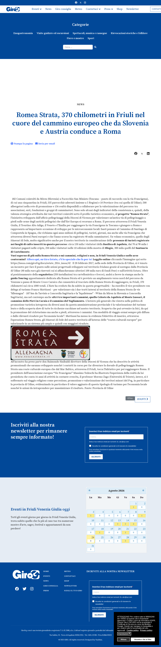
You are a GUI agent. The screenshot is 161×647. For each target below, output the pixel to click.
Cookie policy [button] (133, 630)
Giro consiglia (63, 9)
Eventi (35, 9)
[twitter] (24, 586)
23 (143, 530)
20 (119, 530)
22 (135, 530)
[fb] (16, 586)
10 (92, 522)
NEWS (46, 581)
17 (92, 530)
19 (111, 530)
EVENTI (46, 576)
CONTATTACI (69, 576)
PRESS (46, 591)
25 (101, 539)
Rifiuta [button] (123, 639)
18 (101, 530)
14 (127, 522)
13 (119, 522)
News (48, 9)
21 (127, 530)
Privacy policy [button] (146, 630)
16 (143, 522)
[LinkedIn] (148, 153)
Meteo (78, 9)
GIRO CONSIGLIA (50, 586)
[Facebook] (76, 2)
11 (101, 522)
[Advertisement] (80, 78)
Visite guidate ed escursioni (53, 33)
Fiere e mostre (75, 38)
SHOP (66, 581)
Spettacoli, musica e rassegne (90, 33)
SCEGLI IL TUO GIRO (73, 591)
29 (135, 539)
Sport (91, 38)
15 (135, 522)
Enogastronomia (23, 33)
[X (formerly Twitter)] (142, 153)
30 (143, 539)
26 (111, 539)
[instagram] (31, 586)
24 (92, 539)
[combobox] (78, 47)
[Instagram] (85, 2)
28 (127, 539)
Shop (120, 9)
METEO (67, 571)
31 (92, 547)
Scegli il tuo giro (41, 16)
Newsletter (132, 9)
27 (119, 539)
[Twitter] (81, 2)
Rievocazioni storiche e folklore (129, 33)
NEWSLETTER (70, 586)
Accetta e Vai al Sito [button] (142, 639)
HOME (46, 571)
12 (111, 522)
